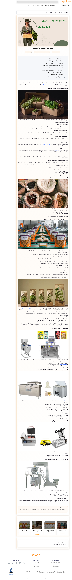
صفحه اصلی (52, 5)
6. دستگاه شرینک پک (60, 78)
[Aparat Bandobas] (24, 563)
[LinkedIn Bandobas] (20, 563)
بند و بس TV (28, 5)
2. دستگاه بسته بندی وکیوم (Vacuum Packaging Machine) (53, 70)
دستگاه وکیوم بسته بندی (63, 401)
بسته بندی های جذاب (46, 144)
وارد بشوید (54, 544)
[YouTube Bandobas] (9, 563)
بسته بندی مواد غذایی (37, 52)
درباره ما (42, 5)
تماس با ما (47, 5)
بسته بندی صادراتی (58, 150)
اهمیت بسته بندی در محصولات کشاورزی (56, 58)
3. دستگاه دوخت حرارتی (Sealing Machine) (55, 72)
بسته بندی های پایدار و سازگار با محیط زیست (27, 308)
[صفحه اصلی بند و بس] (66, 1)
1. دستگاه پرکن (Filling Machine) (58, 69)
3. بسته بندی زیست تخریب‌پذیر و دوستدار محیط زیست (53, 65)
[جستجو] (18, 2)
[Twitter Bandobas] (12, 563)
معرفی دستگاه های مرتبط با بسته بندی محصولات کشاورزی (53, 67)
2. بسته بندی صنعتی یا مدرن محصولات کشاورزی (55, 63)
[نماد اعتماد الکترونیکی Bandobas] (11, 571)
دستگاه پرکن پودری (63, 364)
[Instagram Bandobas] (16, 563)
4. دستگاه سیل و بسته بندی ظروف (57, 74)
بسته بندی (60, 12)
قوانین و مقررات (37, 5)
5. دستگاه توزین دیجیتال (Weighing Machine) (55, 76)
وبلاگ (33, 5)
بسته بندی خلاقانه (43, 52)
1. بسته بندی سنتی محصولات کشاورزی (57, 61)
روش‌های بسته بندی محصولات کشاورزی (56, 60)
